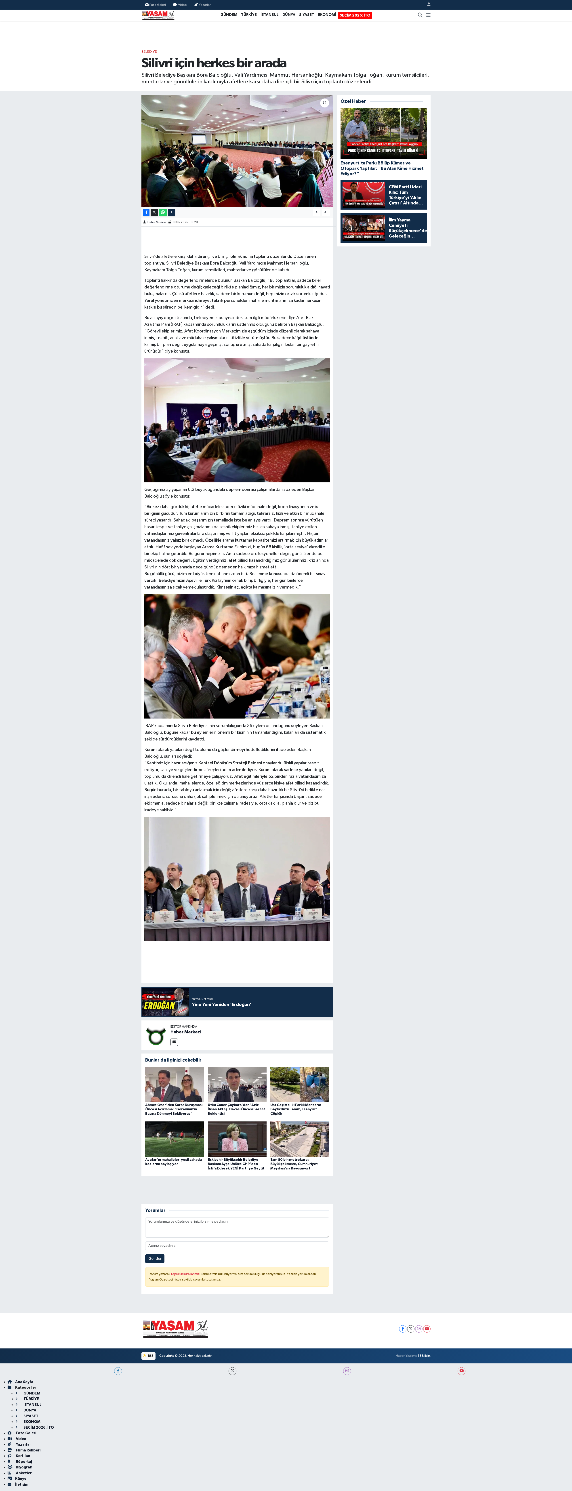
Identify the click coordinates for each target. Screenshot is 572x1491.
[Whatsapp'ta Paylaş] (163, 212)
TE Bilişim (424, 1355)
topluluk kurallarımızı (186, 1274)
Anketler (23, 1473)
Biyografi (23, 1467)
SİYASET (306, 15)
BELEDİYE (149, 52)
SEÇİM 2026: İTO (355, 15)
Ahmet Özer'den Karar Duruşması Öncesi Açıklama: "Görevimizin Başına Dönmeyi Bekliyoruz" (173, 1109)
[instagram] (347, 1371)
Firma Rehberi (27, 1450)
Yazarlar (205, 4)
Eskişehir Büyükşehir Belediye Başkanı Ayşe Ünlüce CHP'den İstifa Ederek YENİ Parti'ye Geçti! (236, 1164)
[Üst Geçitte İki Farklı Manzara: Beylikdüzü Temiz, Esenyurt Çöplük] (299, 1084)
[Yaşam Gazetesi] (158, 15)
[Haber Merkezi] (156, 1035)
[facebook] (118, 1371)
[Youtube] (427, 1329)
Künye (20, 1478)
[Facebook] (402, 1329)
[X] (410, 1329)
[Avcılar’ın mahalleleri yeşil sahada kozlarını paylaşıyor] (174, 1139)
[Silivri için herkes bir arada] (237, 151)
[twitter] (232, 1371)
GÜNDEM (229, 15)
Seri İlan (22, 1456)
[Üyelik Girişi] (427, 5)
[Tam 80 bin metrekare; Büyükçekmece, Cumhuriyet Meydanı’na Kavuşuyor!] (299, 1139)
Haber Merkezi (156, 222)
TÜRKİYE (249, 15)
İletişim (21, 1484)
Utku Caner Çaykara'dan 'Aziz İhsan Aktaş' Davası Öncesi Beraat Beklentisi (236, 1109)
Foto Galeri (157, 4)
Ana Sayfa (24, 1382)
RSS (150, 1355)
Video (182, 4)
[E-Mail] (174, 1042)
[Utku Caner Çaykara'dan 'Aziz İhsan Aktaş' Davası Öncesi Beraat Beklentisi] (237, 1084)
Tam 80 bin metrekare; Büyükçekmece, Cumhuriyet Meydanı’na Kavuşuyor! (294, 1164)
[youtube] (461, 1371)
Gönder (155, 1259)
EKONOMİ (327, 15)
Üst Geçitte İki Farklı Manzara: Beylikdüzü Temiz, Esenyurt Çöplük (295, 1109)
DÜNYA (288, 15)
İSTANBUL (270, 15)
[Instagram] (419, 1329)
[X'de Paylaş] (154, 212)
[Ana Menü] (428, 15)
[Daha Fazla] (171, 212)
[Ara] (420, 15)
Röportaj (23, 1462)
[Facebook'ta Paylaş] (146, 212)
